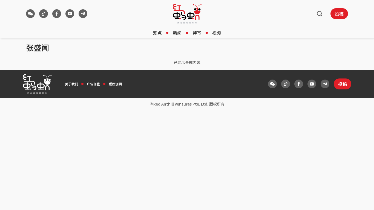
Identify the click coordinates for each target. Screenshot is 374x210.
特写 (196, 33)
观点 (157, 33)
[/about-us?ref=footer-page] (30, 13)
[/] (187, 14)
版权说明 (115, 83)
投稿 (339, 13)
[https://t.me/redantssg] (83, 13)
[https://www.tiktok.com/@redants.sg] (43, 13)
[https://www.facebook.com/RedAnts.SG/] (56, 13)
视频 (216, 33)
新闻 (177, 33)
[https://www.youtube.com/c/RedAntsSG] (69, 13)
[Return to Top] (361, 200)
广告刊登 (93, 83)
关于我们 (71, 83)
